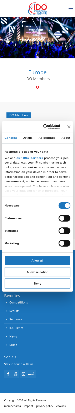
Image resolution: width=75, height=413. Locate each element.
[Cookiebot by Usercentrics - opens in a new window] (44, 126)
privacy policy (44, 406)
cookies (61, 406)
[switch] (64, 218)
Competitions (18, 302)
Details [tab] (28, 137)
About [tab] (65, 137)
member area (12, 406)
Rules (13, 345)
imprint (28, 406)
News (13, 336)
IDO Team (16, 328)
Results (14, 311)
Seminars (15, 319)
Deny (37, 283)
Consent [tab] (11, 137)
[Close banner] (69, 126)
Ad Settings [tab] (47, 137)
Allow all (37, 260)
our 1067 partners (29, 158)
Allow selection (38, 272)
